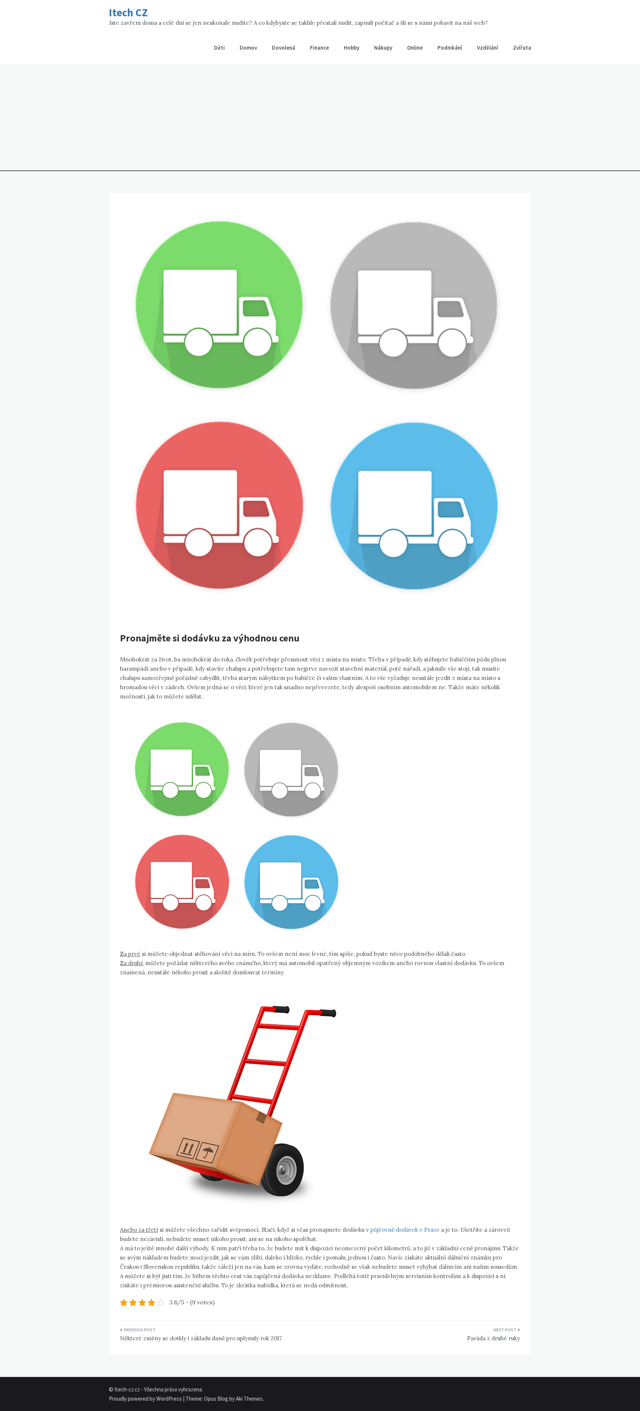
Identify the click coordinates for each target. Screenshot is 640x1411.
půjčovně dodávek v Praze (405, 1229)
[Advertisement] (320, 119)
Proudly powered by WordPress (146, 1398)
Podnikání (449, 47)
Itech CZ (128, 12)
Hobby (351, 47)
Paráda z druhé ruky (493, 1338)
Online (415, 47)
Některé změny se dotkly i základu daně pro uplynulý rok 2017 (201, 1338)
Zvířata (522, 47)
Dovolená (283, 47)
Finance (319, 47)
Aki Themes (249, 1398)
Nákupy (383, 47)
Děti (219, 47)
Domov (248, 47)
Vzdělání (487, 47)
